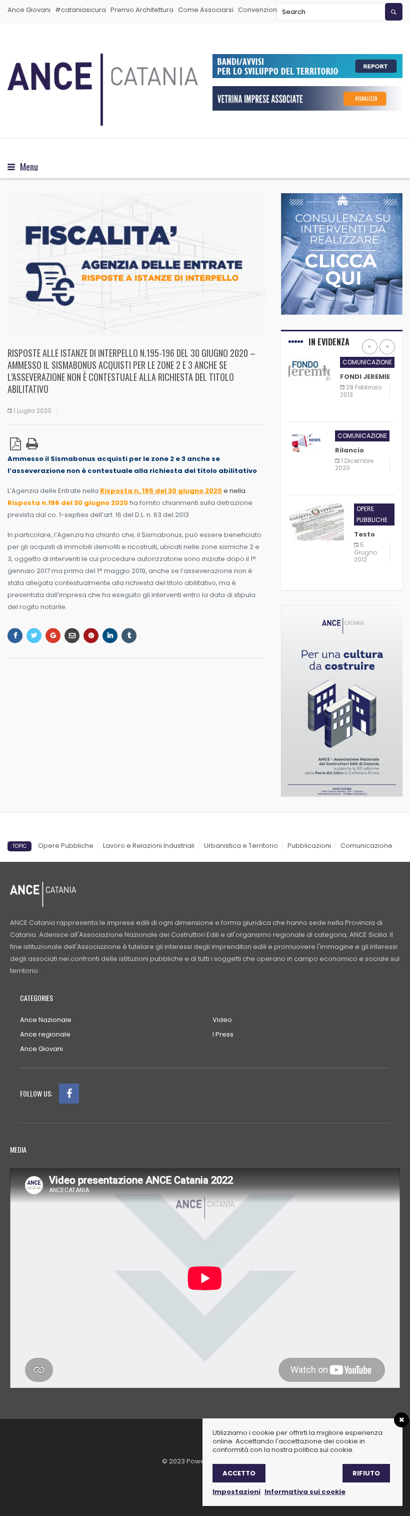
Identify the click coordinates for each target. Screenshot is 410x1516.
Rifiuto (366, 1473)
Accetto (239, 1473)
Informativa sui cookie (305, 1491)
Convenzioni (258, 10)
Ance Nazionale (46, 1020)
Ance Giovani (29, 10)
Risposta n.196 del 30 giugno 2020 (68, 503)
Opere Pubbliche (66, 845)
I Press (223, 1034)
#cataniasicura (80, 10)
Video (222, 1020)
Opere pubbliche (372, 514)
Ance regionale (45, 1034)
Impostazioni (236, 1491)
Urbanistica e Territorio (241, 845)
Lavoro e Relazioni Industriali (148, 845)
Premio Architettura (142, 10)
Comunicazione (367, 362)
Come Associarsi (206, 10)
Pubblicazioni (309, 845)
